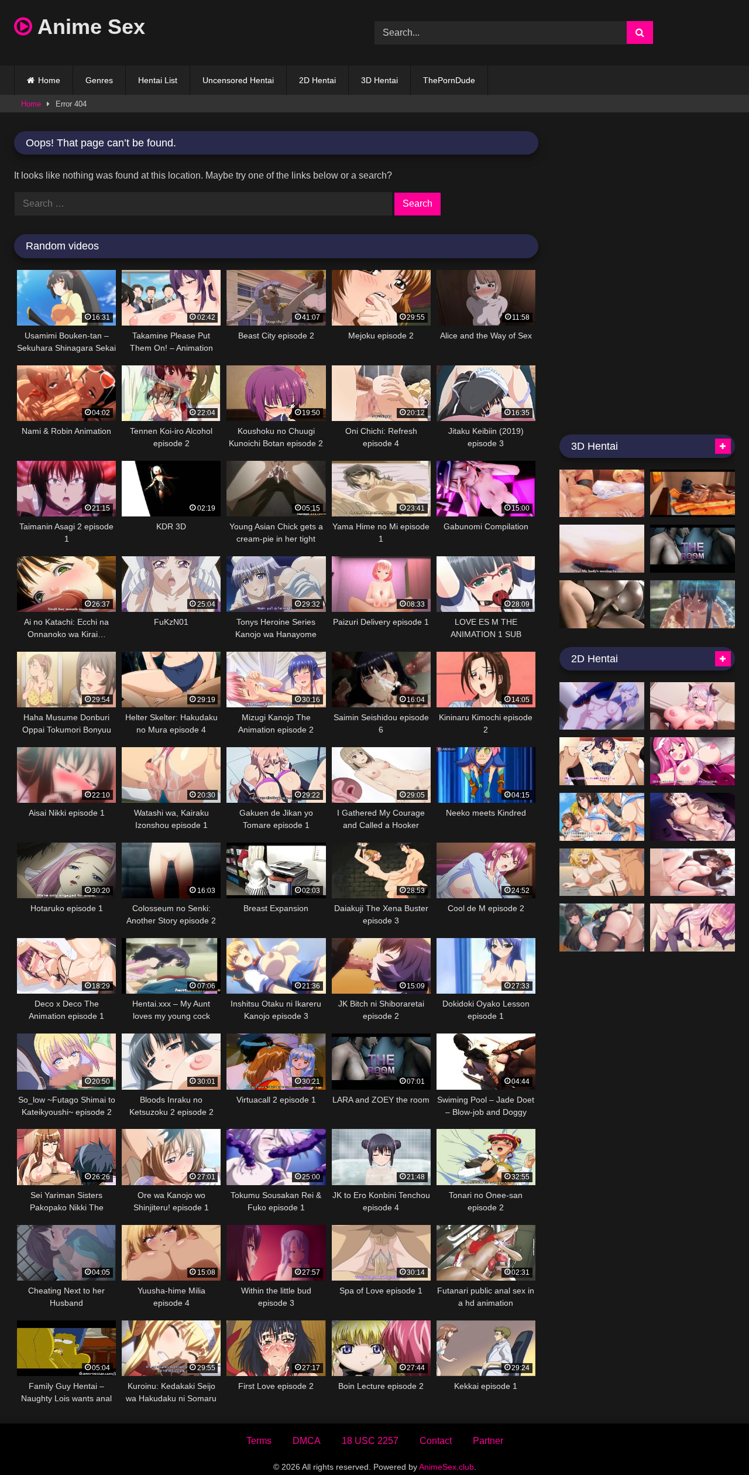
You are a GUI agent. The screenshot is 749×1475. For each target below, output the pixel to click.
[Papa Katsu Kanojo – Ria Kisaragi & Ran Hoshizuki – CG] (601, 761)
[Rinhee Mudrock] (692, 817)
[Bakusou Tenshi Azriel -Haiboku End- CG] (692, 761)
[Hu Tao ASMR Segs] (692, 872)
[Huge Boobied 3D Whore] (601, 604)
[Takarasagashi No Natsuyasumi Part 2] (692, 604)
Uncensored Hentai (238, 80)
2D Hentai (317, 80)
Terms (259, 1441)
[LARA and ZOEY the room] (692, 549)
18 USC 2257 (370, 1441)
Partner (488, 1441)
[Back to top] (713, 1440)
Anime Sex (88, 27)
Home (49, 80)
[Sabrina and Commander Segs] (601, 706)
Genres (99, 80)
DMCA (307, 1441)
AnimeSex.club (446, 1466)
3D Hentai (379, 80)
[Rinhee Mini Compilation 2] (692, 706)
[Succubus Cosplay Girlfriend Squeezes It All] (692, 928)
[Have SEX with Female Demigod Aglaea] (601, 872)
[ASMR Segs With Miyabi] (601, 928)
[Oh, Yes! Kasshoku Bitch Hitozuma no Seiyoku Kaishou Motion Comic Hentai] (601, 494)
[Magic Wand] (692, 494)
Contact (436, 1441)
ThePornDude (449, 80)
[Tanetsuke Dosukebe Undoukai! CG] (601, 817)
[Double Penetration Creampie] (601, 549)
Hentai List (157, 80)
